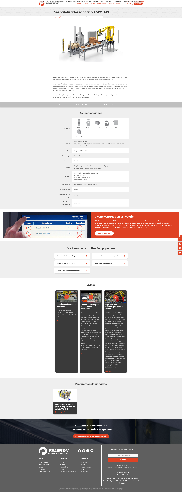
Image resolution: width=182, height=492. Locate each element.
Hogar (55, 17)
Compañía (111, 3)
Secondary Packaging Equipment (72, 17)
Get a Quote (138, 3)
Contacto (129, 3)
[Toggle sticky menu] (181, 236)
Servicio (93, 3)
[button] (67, 296)
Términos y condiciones (93, 488)
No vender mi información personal (116, 488)
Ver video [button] (60, 320)
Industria (86, 3)
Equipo (79, 3)
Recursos (118, 3)
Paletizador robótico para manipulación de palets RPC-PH (65, 406)
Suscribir (123, 459)
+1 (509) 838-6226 (122, 465)
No (143, 1)
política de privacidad (103, 488)
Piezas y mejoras (101, 3)
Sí (141, 1)
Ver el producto (62, 412)
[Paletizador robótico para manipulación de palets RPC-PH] (65, 395)
